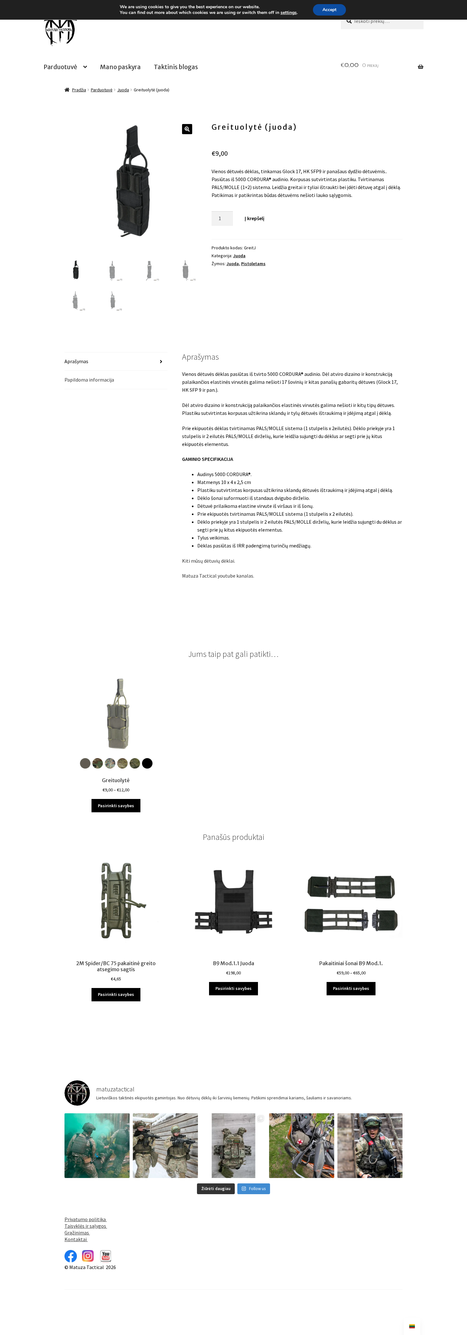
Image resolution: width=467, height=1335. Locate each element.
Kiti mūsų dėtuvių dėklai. (208, 561)
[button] (187, 129)
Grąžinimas (77, 1232)
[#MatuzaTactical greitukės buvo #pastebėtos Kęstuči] (165, 1145)
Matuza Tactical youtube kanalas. (218, 576)
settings (289, 13)
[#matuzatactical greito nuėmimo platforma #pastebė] (97, 1145)
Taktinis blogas (176, 67)
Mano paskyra (120, 67)
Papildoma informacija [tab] (89, 379)
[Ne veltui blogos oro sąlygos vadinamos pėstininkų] (370, 1145)
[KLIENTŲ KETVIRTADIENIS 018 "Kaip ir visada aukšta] (233, 1145)
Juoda (123, 90)
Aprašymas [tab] (76, 361)
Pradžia (79, 90)
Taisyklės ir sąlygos (85, 1226)
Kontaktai (76, 1239)
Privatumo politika (85, 1219)
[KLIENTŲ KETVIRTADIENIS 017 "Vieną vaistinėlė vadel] (301, 1145)
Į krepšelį (254, 218)
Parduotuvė (60, 67)
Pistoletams (253, 263)
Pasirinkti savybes (116, 805)
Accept (329, 10)
